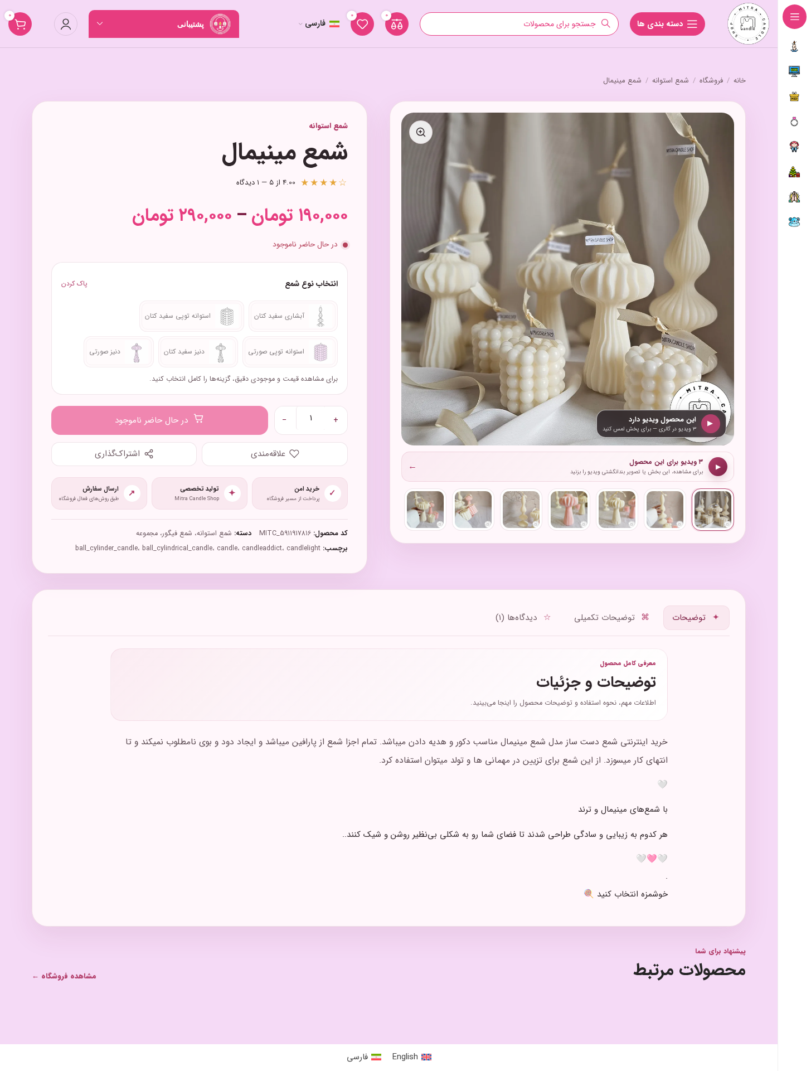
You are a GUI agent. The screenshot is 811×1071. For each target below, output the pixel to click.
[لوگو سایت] (748, 23)
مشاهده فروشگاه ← (64, 976)
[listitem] (713, 509)
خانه (740, 80)
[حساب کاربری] (65, 24)
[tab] (696, 617)
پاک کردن (74, 283)
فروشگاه (711, 80)
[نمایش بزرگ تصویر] (421, 132)
